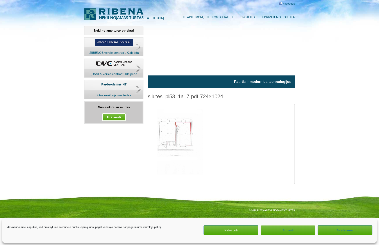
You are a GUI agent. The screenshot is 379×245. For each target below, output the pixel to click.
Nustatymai (345, 230)
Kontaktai (220, 17)
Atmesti (287, 230)
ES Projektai (246, 17)
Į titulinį (157, 18)
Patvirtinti (231, 230)
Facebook (289, 3)
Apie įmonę (195, 17)
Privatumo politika (279, 17)
